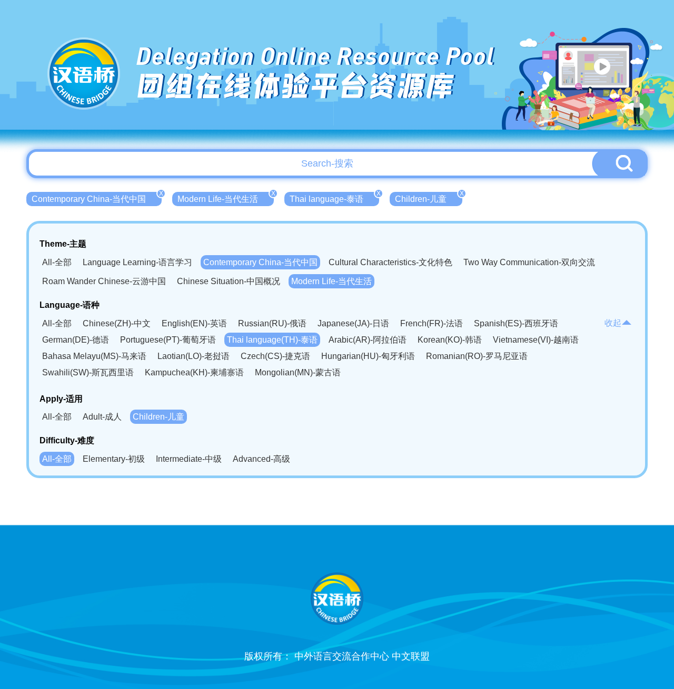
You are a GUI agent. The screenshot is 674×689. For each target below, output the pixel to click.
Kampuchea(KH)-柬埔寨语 (194, 372)
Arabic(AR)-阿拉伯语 (368, 339)
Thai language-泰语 (334, 197)
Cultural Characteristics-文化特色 (390, 262)
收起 (612, 322)
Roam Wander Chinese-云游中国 (104, 281)
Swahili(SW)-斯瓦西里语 (88, 372)
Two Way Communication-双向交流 (529, 262)
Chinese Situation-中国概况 (228, 281)
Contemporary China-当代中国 (97, 197)
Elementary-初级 (114, 458)
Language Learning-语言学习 (137, 262)
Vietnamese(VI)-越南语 (536, 339)
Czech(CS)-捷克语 (275, 356)
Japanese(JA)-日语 (353, 323)
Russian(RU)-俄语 (272, 323)
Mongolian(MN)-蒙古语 (298, 372)
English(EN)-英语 (194, 323)
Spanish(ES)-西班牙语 (516, 323)
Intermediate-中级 (189, 458)
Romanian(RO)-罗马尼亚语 (477, 356)
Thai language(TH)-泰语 (272, 339)
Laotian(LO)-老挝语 (193, 356)
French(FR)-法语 (431, 323)
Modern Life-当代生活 (225, 197)
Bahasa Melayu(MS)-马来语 (94, 356)
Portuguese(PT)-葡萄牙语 (168, 339)
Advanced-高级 (261, 458)
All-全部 (57, 262)
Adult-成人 (102, 416)
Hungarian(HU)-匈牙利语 (368, 356)
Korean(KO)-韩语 (450, 339)
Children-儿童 (428, 197)
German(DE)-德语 (75, 339)
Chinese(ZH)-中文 (117, 323)
